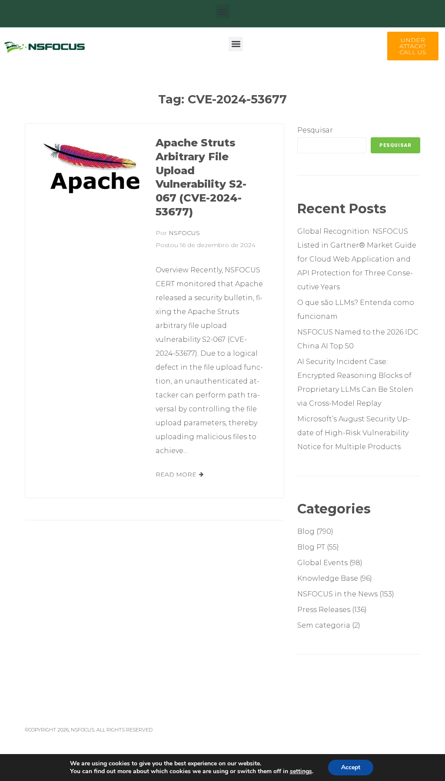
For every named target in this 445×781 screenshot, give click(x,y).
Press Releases (323, 610)
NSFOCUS (184, 233)
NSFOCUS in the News (337, 594)
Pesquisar (315, 130)
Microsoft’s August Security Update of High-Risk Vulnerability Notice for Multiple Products (353, 433)
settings (301, 771)
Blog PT (311, 547)
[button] (223, 11)
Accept (350, 767)
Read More (176, 474)
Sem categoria (323, 625)
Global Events (322, 563)
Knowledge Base (327, 578)
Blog (306, 531)
